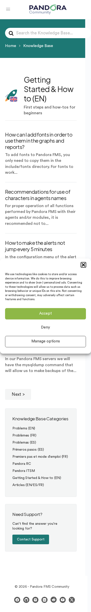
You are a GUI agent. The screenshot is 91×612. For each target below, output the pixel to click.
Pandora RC (21, 464)
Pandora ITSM (23, 471)
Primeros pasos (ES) (28, 449)
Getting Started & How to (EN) (36, 478)
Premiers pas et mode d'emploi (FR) (40, 456)
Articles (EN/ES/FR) (28, 485)
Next (16, 394)
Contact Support (30, 539)
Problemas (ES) (24, 442)
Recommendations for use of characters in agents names (37, 194)
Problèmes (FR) (24, 435)
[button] (83, 264)
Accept (45, 313)
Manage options (45, 341)
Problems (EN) (23, 428)
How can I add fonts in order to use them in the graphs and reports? (38, 140)
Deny (45, 327)
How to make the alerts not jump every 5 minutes (35, 245)
